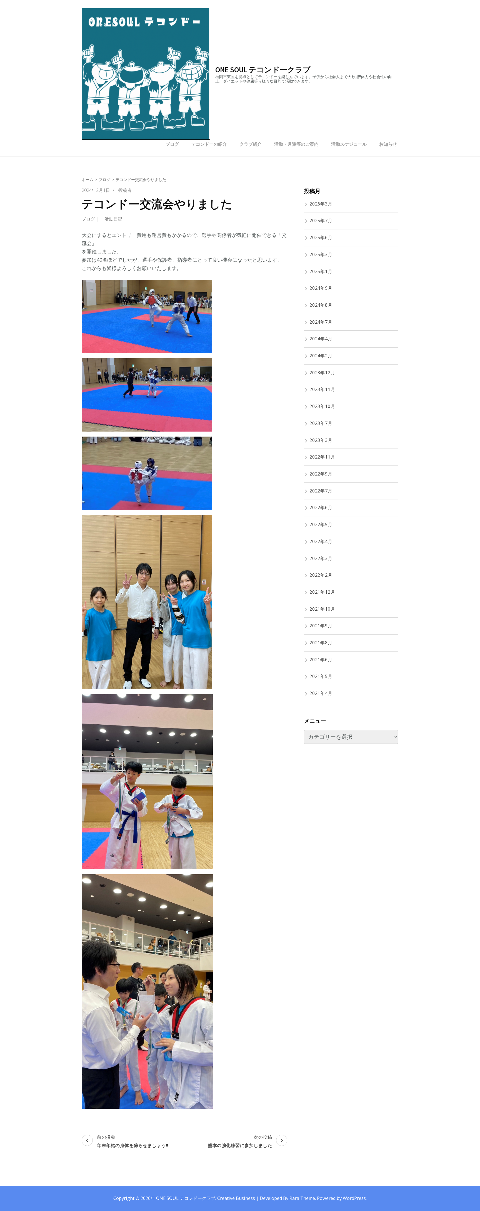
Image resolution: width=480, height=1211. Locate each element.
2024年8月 (320, 305)
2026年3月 (320, 204)
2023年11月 (322, 389)
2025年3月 (320, 254)
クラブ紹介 (250, 144)
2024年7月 (320, 322)
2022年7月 (320, 491)
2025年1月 (320, 271)
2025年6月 (320, 237)
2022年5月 (320, 524)
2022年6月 (320, 507)
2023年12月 (322, 373)
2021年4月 (320, 693)
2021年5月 (320, 676)
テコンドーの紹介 (209, 144)
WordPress (354, 1198)
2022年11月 (322, 457)
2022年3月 (320, 558)
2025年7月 (320, 220)
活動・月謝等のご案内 (296, 144)
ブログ (172, 144)
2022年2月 (320, 575)
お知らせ (388, 144)
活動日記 (113, 219)
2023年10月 (322, 406)
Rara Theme (302, 1198)
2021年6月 (320, 660)
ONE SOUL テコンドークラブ (263, 69)
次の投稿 (240, 1141)
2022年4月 (320, 541)
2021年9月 (320, 626)
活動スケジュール (349, 144)
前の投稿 (132, 1141)
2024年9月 (320, 288)
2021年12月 (322, 592)
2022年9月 (320, 474)
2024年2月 (320, 356)
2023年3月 (320, 440)
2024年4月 (320, 339)
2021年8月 (320, 643)
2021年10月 (322, 609)
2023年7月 (320, 423)
